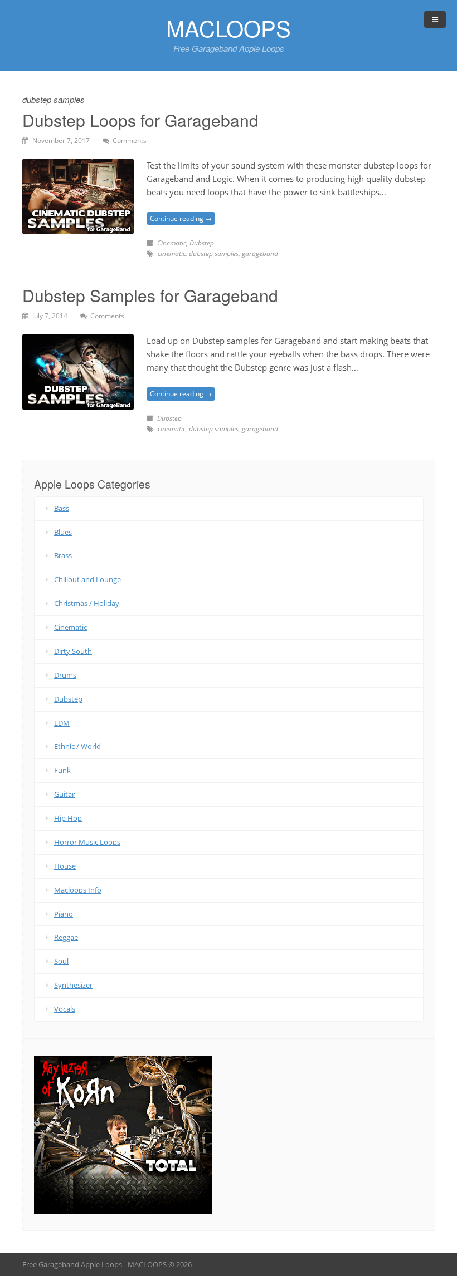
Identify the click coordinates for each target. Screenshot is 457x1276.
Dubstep (201, 243)
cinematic (172, 253)
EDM (62, 723)
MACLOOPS (228, 27)
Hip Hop (68, 818)
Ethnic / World (77, 746)
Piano (63, 914)
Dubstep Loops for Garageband (140, 120)
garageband (260, 253)
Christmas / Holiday (86, 603)
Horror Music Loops (87, 842)
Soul (61, 961)
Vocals (64, 1009)
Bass (61, 508)
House (65, 866)
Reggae (66, 937)
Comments (130, 140)
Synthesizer (73, 985)
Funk (62, 770)
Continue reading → (181, 218)
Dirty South (73, 651)
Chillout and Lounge (87, 579)
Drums (65, 675)
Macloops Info (77, 890)
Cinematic (171, 243)
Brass (63, 555)
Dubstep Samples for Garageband (150, 295)
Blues (63, 532)
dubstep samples (214, 253)
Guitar (64, 794)
